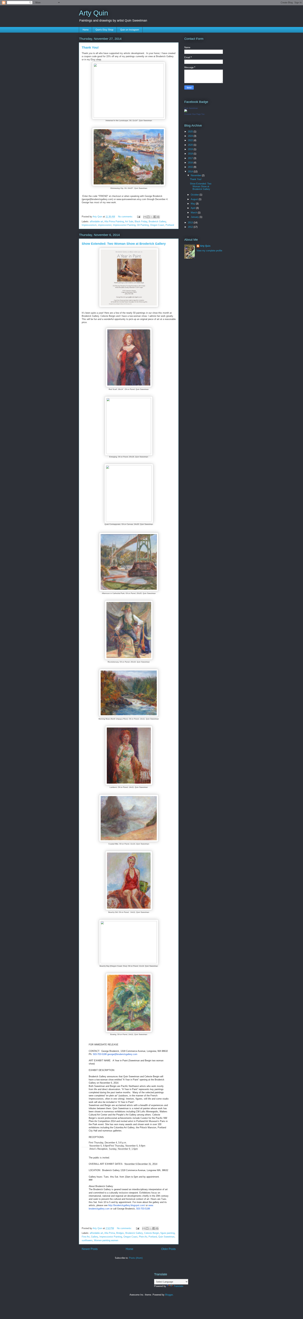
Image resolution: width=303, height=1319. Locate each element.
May (193, 203)
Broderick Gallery (157, 221)
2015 (191, 167)
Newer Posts (90, 1248)
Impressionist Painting (124, 225)
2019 (191, 149)
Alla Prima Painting (114, 221)
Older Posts (168, 1248)
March (194, 212)
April (193, 208)
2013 (191, 222)
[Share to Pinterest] (158, 217)
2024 (191, 136)
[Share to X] (151, 217)
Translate (178, 1286)
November (196, 175)
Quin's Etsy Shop (104, 29)
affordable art (96, 221)
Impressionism (89, 225)
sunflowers (87, 1240)
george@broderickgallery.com (122, 1054)
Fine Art (86, 1236)
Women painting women (106, 1240)
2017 (191, 158)
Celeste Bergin (151, 1233)
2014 (191, 171)
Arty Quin (93, 13)
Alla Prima (109, 1233)
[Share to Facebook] (155, 217)
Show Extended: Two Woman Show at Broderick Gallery (124, 243)
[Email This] (145, 217)
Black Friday (141, 221)
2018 (191, 153)
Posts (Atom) (136, 1258)
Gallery (94, 1236)
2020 (191, 145)
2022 (191, 140)
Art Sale (129, 221)
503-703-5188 (100, 1054)
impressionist (105, 225)
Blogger (169, 1294)
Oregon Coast (157, 225)
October (195, 194)
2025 (191, 131)
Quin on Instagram (129, 29)
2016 (191, 162)
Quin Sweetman (166, 1236)
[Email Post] (138, 216)
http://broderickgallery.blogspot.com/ (126, 1205)
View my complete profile (209, 250)
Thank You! (90, 47)
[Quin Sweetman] (185, 111)
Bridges (120, 1233)
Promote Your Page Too (194, 114)
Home (86, 29)
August (195, 199)
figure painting (167, 1233)
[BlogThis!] (148, 217)
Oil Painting (143, 225)
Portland (170, 225)
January (195, 217)
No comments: (126, 216)
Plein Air (143, 1236)
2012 (191, 227)
